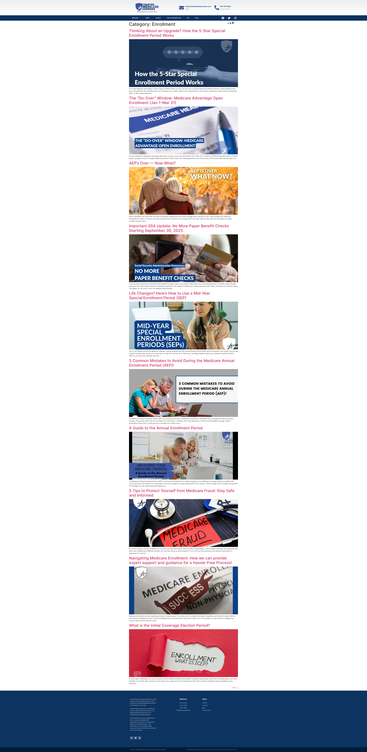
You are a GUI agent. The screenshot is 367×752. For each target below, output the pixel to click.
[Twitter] (229, 18)
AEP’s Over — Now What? (152, 163)
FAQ (188, 18)
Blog (196, 18)
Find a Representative (174, 18)
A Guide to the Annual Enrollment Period (166, 428)
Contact (158, 18)
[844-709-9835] (216, 7)
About (148, 18)
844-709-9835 (225, 6)
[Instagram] (235, 18)
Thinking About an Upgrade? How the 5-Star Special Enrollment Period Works (177, 33)
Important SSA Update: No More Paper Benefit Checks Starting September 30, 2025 (179, 228)
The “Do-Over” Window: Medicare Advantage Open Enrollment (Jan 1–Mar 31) (176, 100)
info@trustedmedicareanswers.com (198, 6)
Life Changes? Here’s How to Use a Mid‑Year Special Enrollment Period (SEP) (169, 295)
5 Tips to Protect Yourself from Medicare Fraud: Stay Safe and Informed (181, 493)
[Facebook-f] (131, 737)
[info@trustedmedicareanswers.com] (181, 7)
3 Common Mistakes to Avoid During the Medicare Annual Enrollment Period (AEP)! (181, 363)
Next (235, 688)
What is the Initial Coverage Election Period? (169, 625)
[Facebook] (223, 18)
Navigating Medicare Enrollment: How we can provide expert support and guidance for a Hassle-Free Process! (180, 560)
